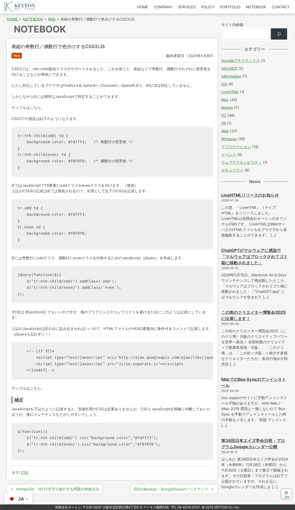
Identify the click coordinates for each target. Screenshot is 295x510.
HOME (142, 7)
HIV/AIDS (229, 68)
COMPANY (163, 7)
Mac (225, 99)
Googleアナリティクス (240, 60)
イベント (228, 154)
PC (223, 115)
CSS (24, 472)
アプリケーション (236, 146)
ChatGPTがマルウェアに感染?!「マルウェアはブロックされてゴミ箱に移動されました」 (254, 256)
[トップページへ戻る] (20, 7)
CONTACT (280, 7)
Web (16, 56)
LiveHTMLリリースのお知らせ (250, 195)
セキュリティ (232, 170)
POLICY (208, 7)
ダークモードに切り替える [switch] (286, 494)
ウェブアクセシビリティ (241, 162)
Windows (229, 139)
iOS (224, 84)
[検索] (279, 34)
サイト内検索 (232, 24)
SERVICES (187, 7)
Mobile (227, 107)
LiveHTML (230, 92)
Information (231, 76)
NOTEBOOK (256, 7)
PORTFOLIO (230, 7)
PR (223, 123)
